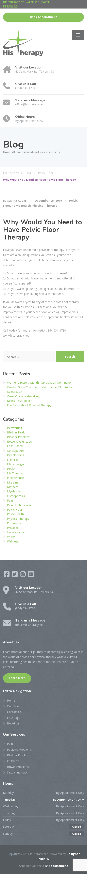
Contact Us (14, 712)
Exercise (12, 460)
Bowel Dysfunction (19, 441)
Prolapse (13, 528)
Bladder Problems (19, 437)
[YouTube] (15, 6)
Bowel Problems (18, 767)
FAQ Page (13, 718)
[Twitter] (8, 6)
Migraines (13, 482)
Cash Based (15, 446)
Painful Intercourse (19, 505)
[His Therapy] (23, 43)
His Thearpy (15, 473)
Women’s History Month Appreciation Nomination (39, 382)
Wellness (13, 541)
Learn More (17, 678)
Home (11, 700)
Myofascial (14, 491)
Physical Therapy (44, 206)
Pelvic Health (21, 206)
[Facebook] (4, 6)
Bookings (13, 723)
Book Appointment (43, 17)
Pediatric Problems (19, 749)
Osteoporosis (16, 496)
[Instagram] (12, 6)
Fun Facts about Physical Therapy (29, 405)
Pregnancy (14, 523)
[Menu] (78, 35)
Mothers (12, 487)
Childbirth (13, 761)
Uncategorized (16, 532)
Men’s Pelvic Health (19, 401)
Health (11, 469)
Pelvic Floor (14, 509)
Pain (10, 500)
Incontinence (15, 478)
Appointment (58, 866)
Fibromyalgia (15, 464)
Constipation (15, 451)
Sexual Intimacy (17, 772)
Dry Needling (15, 455)
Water (11, 537)
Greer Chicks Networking (23, 396)
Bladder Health (17, 432)
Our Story (13, 706)
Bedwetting (14, 428)
